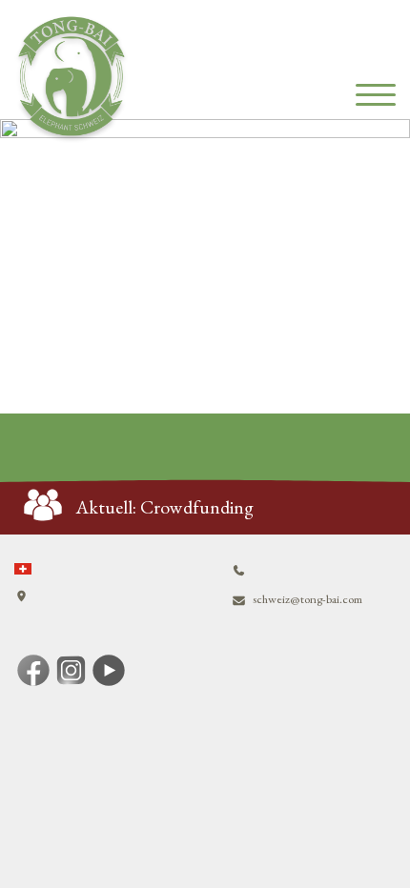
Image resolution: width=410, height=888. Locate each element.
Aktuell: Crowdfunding (165, 506)
